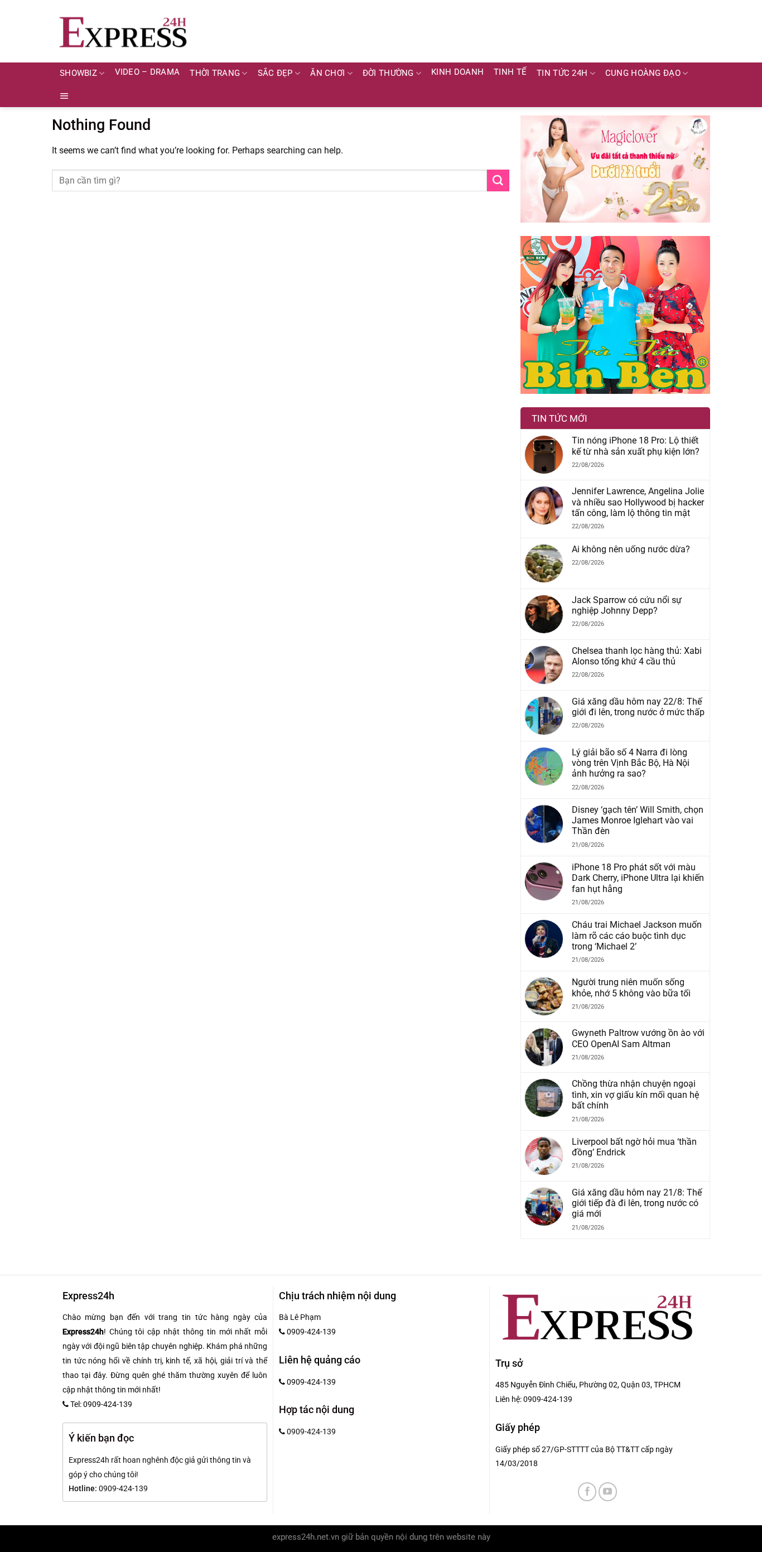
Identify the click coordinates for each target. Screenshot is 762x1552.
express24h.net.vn (305, 1537)
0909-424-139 (547, 1399)
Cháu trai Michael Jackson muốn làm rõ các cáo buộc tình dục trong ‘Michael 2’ (637, 935)
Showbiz (78, 73)
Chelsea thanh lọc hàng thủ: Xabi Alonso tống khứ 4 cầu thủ (637, 656)
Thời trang (215, 73)
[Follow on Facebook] (587, 1491)
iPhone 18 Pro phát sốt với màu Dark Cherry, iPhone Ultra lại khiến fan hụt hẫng (638, 878)
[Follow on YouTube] (608, 1491)
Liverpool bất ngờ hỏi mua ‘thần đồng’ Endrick (634, 1147)
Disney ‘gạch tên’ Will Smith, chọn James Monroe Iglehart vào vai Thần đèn (637, 820)
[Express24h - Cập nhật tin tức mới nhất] (123, 31)
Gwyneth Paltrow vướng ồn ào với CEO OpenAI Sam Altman (638, 1038)
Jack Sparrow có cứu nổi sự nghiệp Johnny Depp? (627, 605)
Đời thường (388, 73)
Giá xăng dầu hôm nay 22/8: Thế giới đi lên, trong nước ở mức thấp (638, 706)
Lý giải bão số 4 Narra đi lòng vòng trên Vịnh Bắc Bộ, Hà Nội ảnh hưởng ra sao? (630, 763)
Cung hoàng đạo (643, 73)
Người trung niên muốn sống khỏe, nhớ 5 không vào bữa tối (631, 987)
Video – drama (147, 72)
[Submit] (498, 181)
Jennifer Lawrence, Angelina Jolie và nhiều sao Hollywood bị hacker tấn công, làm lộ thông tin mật (638, 502)
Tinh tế (510, 72)
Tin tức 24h (562, 73)
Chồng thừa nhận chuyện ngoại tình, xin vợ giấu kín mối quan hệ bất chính (635, 1094)
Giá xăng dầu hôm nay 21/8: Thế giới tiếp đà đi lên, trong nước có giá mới (637, 1203)
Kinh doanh (457, 72)
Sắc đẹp (275, 73)
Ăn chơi (327, 73)
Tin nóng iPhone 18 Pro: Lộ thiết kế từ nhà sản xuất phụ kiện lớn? (636, 445)
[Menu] (64, 96)
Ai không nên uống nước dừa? (631, 549)
